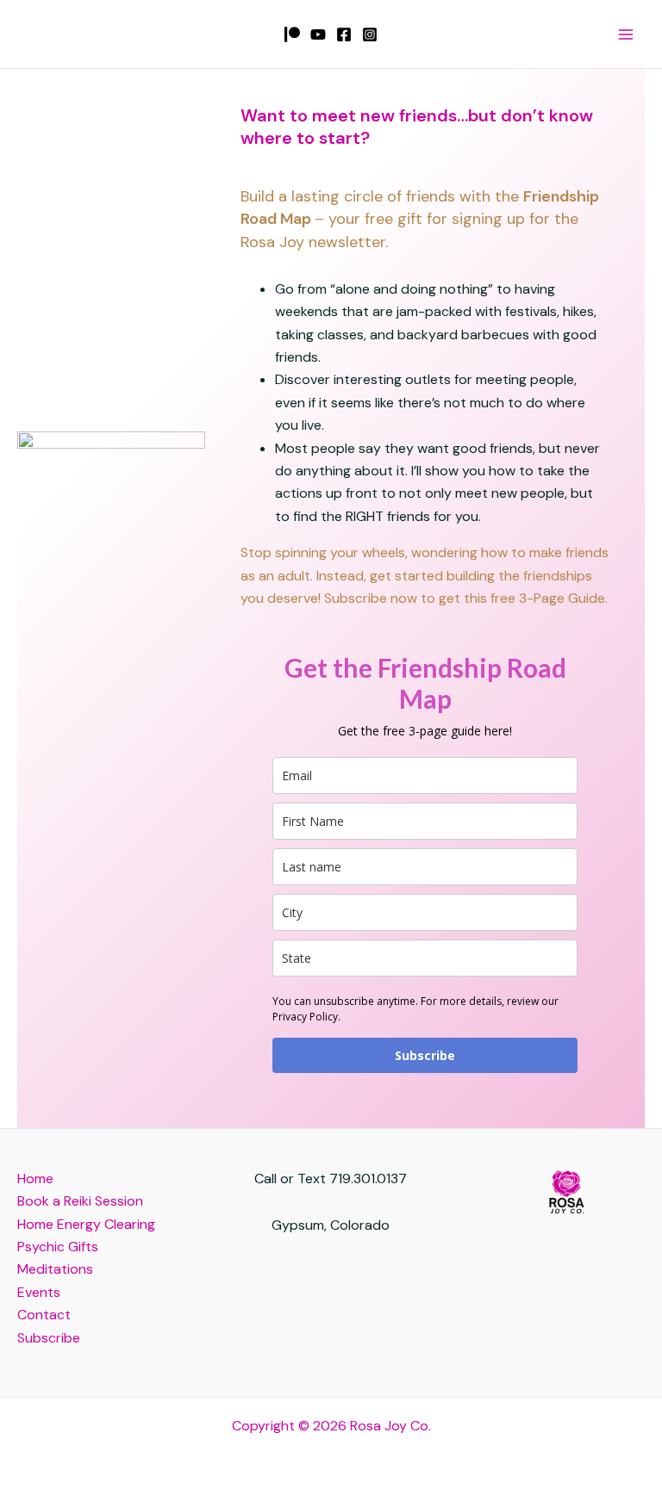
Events (38, 1292)
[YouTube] (318, 34)
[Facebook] (344, 34)
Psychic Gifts (57, 1246)
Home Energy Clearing (86, 1224)
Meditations (55, 1269)
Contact (44, 1315)
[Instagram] (370, 34)
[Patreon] (292, 34)
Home (35, 1178)
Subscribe (425, 1055)
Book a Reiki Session (80, 1201)
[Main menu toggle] (626, 34)
